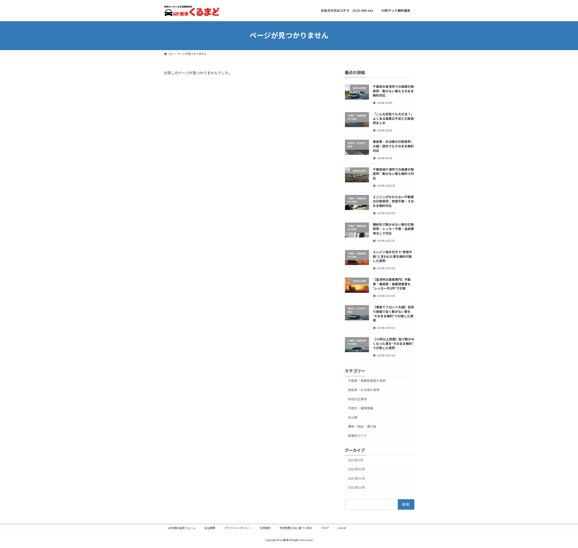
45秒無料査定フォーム (182, 528)
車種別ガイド (357, 435)
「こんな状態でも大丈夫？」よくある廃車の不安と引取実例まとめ (393, 118)
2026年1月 (355, 460)
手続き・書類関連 (360, 408)
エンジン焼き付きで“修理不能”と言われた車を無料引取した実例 (392, 256)
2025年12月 (356, 469)
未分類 (352, 417)
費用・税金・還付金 (362, 426)
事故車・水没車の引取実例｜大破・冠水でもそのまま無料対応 (393, 146)
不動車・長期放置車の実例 (367, 381)
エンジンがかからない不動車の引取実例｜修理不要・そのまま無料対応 (393, 201)
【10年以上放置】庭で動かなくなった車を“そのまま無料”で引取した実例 (393, 343)
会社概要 (209, 528)
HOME (342, 528)
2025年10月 (356, 487)
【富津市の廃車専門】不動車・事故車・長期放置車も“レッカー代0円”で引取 (392, 284)
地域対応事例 (357, 399)
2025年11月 (356, 478)
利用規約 (265, 528)
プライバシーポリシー (237, 528)
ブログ (325, 528)
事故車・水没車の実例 (364, 390)
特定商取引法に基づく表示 (296, 528)
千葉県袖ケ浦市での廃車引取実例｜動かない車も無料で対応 (393, 173)
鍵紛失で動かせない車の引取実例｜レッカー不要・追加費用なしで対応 (393, 228)
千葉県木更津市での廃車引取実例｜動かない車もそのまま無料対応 (393, 91)
